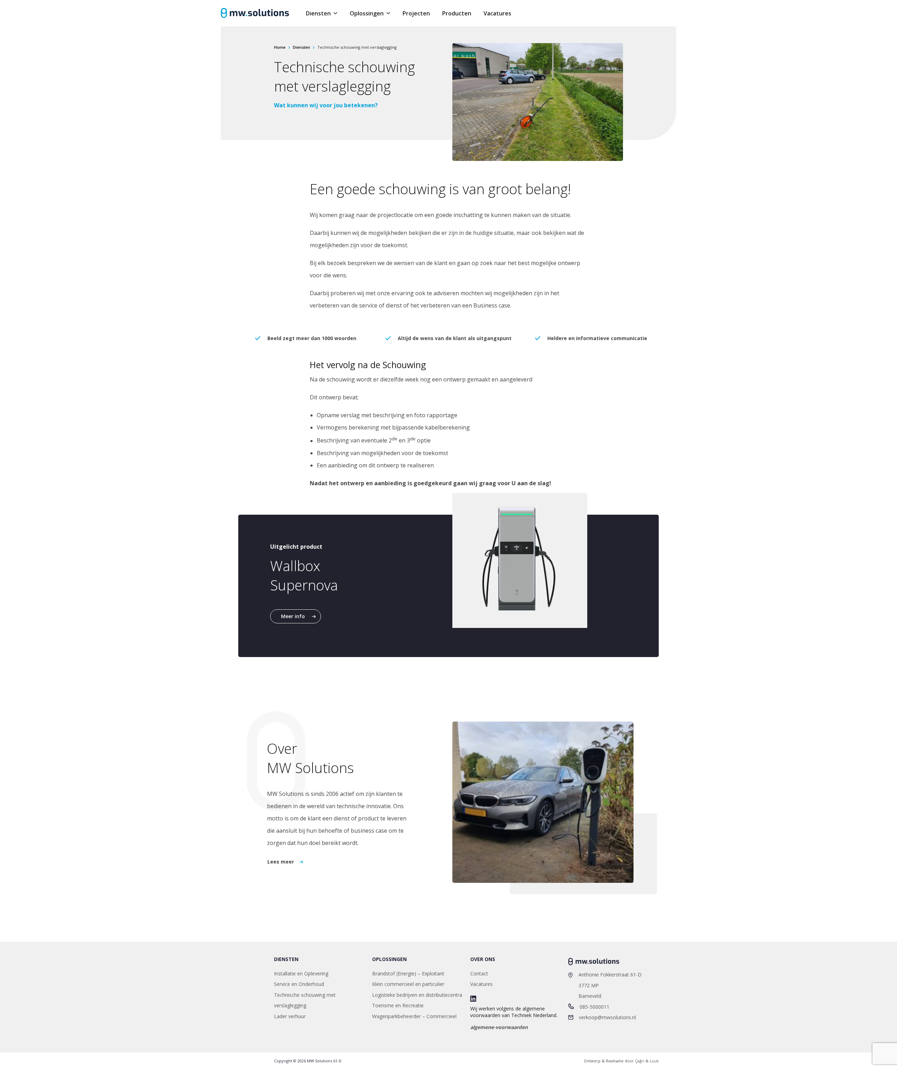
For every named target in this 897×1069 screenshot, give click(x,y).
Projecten (416, 13)
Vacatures (497, 13)
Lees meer (280, 861)
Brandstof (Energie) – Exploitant (408, 973)
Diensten (318, 13)
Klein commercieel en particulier (408, 984)
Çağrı (639, 1060)
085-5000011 (594, 1006)
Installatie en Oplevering (301, 973)
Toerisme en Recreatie (398, 1005)
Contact (479, 973)
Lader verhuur (290, 1016)
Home (280, 47)
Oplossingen (367, 13)
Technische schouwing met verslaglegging (305, 1000)
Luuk (654, 1060)
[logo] (255, 13)
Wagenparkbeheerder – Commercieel (414, 1016)
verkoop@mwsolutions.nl (607, 1017)
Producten (456, 13)
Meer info (293, 616)
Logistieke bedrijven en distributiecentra (417, 995)
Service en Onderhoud (299, 984)
